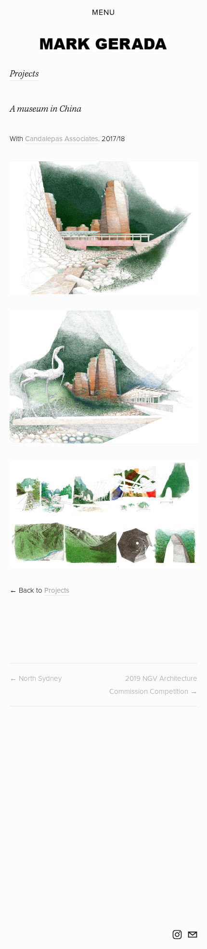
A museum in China (45, 109)
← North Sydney (36, 678)
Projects (24, 74)
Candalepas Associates (61, 138)
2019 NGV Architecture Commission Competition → (153, 684)
